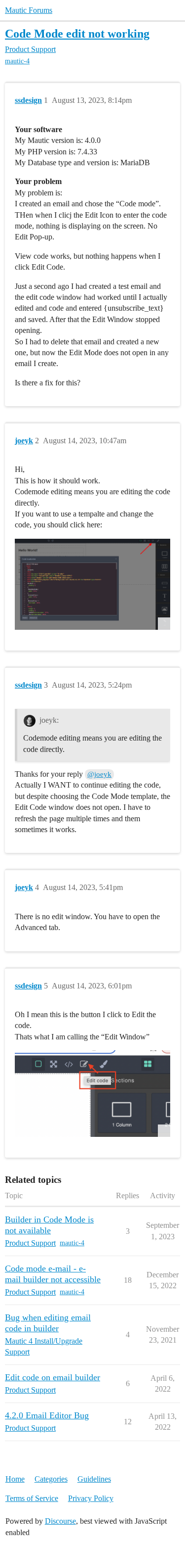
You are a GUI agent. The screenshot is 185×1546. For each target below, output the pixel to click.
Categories (51, 1479)
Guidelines (94, 1479)
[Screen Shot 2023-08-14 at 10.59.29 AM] (92, 1093)
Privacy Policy (90, 1498)
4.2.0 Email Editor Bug (47, 1415)
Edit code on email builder (52, 1377)
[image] (92, 584)
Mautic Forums (28, 10)
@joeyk (99, 774)
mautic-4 (17, 61)
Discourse (60, 1521)
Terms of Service (31, 1498)
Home (15, 1479)
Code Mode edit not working (77, 33)
